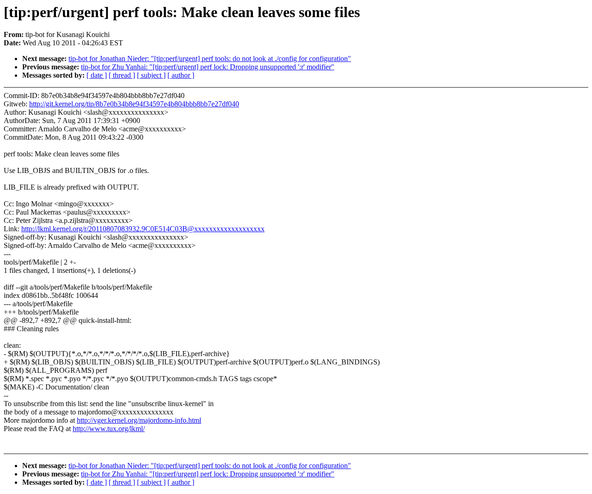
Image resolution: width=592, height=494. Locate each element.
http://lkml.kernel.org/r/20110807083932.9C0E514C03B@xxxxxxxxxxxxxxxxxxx (143, 229)
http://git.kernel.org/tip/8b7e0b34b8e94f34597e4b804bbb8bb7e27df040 (134, 104)
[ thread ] (122, 75)
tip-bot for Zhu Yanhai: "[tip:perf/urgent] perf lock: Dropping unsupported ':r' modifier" (207, 67)
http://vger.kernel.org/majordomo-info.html (139, 420)
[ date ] (96, 75)
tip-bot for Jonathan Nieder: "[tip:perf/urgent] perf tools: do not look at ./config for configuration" (209, 58)
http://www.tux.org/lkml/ (109, 428)
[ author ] (180, 75)
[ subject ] (151, 75)
